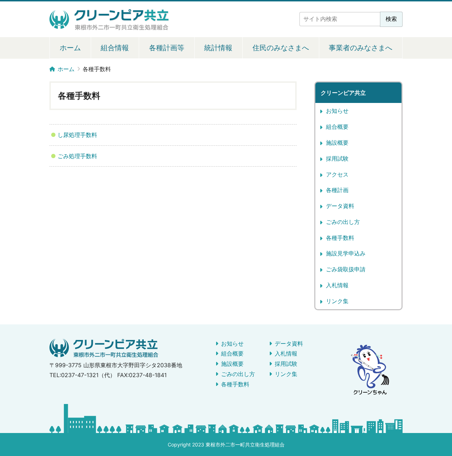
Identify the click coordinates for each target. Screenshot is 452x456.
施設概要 (337, 142)
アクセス (337, 174)
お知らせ (337, 110)
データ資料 (340, 205)
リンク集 (337, 301)
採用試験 (337, 158)
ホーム (70, 48)
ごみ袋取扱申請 (345, 269)
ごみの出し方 (343, 221)
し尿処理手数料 (77, 134)
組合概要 (337, 126)
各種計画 (337, 190)
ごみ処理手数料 (77, 156)
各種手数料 (340, 237)
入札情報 (337, 285)
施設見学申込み (345, 253)
